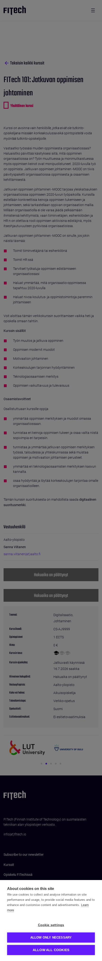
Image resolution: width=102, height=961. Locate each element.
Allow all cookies (51, 950)
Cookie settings (51, 925)
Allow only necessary (51, 937)
